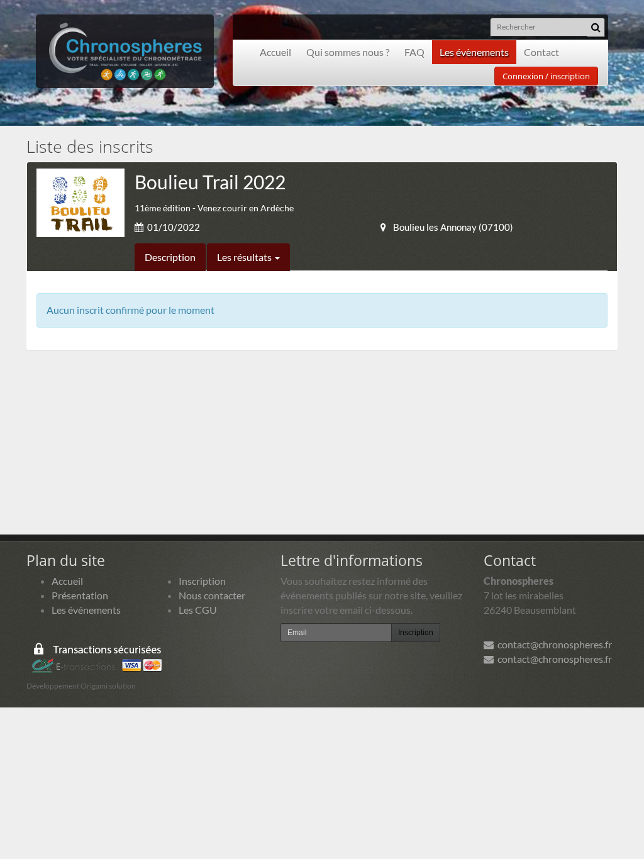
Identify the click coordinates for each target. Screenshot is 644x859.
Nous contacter (212, 595)
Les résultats (245, 257)
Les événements (86, 610)
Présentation (80, 595)
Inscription (202, 581)
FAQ (414, 52)
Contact (541, 52)
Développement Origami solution (81, 685)
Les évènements (474, 52)
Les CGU (198, 610)
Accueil (275, 52)
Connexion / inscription (546, 76)
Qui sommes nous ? (347, 52)
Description (170, 257)
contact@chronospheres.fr (553, 644)
